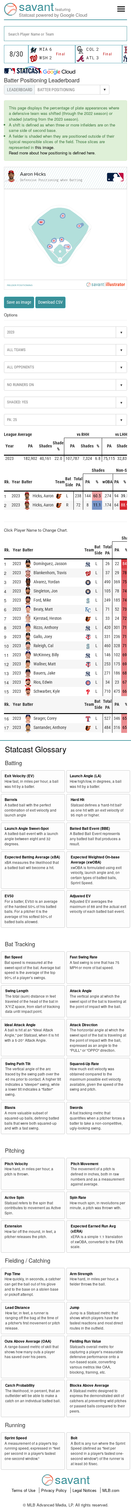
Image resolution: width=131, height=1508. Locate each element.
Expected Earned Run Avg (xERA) (93, 1228)
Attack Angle (81, 990)
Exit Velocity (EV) (19, 775)
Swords (76, 1107)
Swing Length (16, 990)
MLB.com (110, 1490)
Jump (74, 1307)
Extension (13, 1226)
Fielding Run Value (85, 1341)
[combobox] (65, 33)
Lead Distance (17, 1307)
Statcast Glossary (35, 748)
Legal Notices (85, 1490)
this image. (45, 147)
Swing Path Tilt (17, 1063)
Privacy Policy (54, 1490)
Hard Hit (77, 799)
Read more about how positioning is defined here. (52, 153)
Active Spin (14, 1197)
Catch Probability (20, 1385)
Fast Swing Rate (83, 957)
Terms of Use (24, 1490)
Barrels (11, 799)
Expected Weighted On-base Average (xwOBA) (95, 859)
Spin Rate (78, 1197)
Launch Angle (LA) (85, 775)
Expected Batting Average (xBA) (32, 857)
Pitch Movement (84, 1163)
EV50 (9, 896)
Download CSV (50, 302)
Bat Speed (13, 957)
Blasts (10, 1107)
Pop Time (12, 1273)
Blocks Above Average (89, 1385)
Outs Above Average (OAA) (28, 1341)
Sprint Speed (16, 1438)
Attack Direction (83, 1024)
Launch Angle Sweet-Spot (27, 828)
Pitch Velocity (16, 1163)
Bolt (74, 1438)
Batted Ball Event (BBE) (90, 828)
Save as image (19, 302)
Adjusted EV (80, 896)
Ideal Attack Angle (20, 1024)
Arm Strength (81, 1273)
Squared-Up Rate (84, 1063)
